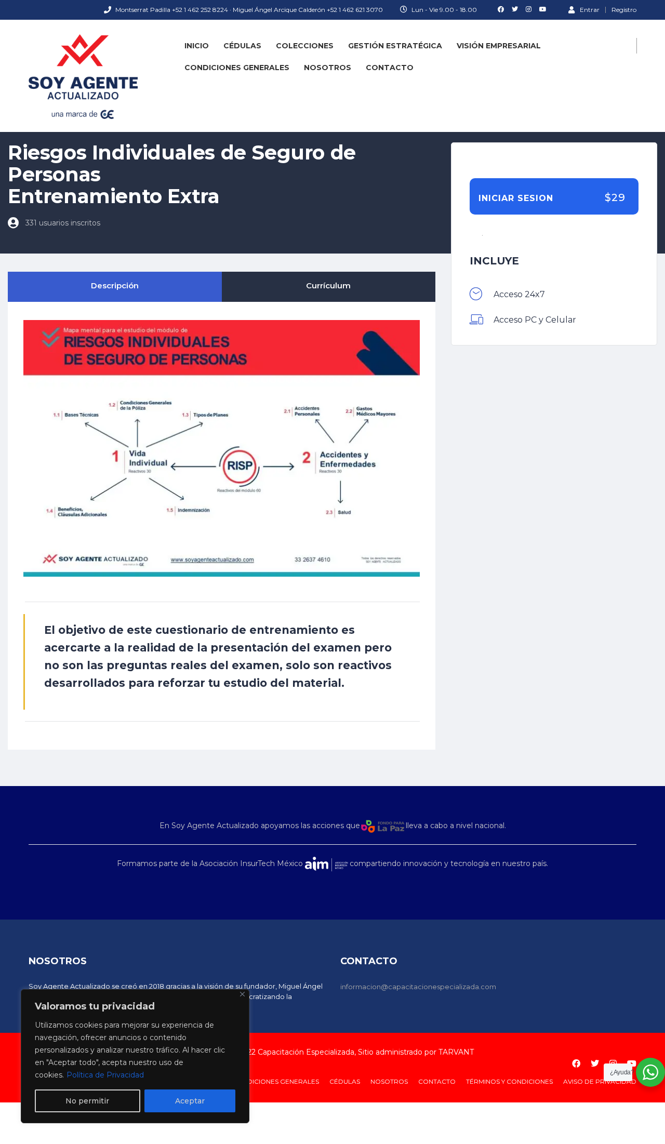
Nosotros (327, 67)
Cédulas (242, 45)
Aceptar (190, 1101)
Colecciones (305, 45)
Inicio (196, 45)
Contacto (390, 67)
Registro (623, 10)
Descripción (115, 285)
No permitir (87, 1101)
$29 (615, 198)
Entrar (590, 9)
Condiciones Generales (236, 67)
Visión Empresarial (499, 45)
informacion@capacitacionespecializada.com (418, 986)
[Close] (242, 994)
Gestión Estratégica (395, 45)
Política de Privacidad (105, 1075)
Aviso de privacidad (599, 1081)
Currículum (328, 285)
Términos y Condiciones (509, 1081)
